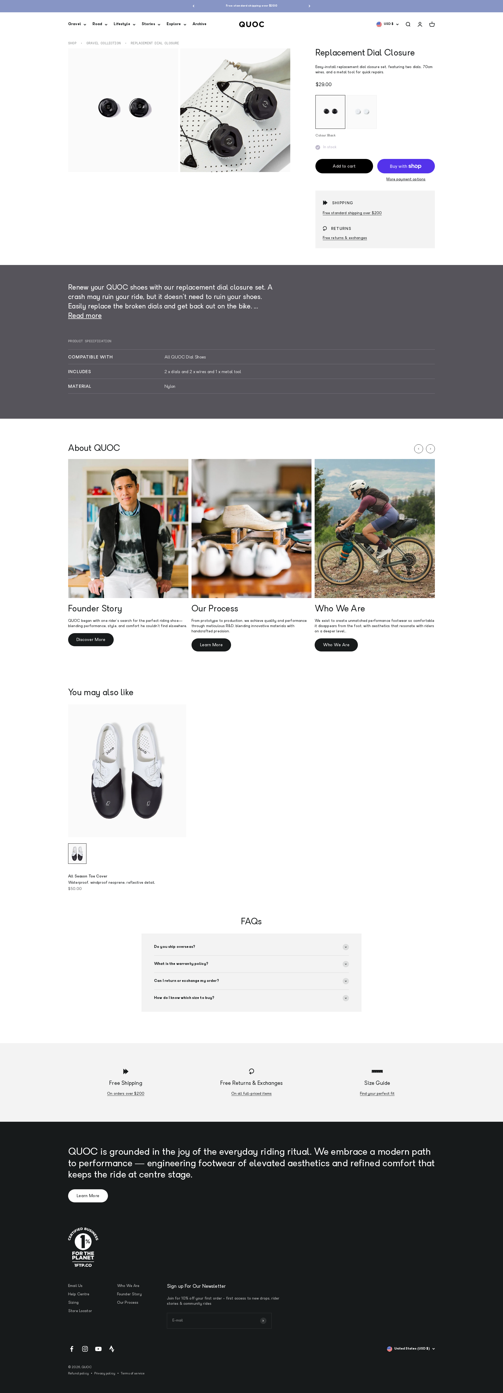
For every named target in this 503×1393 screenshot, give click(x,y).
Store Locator (80, 1311)
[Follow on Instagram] (85, 1348)
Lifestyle (122, 24)
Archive (200, 24)
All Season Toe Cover (87, 876)
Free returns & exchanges (345, 238)
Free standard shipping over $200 (251, 5)
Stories (148, 24)
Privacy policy (104, 1373)
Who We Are (336, 645)
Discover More (90, 640)
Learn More (211, 645)
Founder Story (129, 1294)
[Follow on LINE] (111, 1348)
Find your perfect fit (377, 1094)
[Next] (309, 6)
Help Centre (79, 1294)
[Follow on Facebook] (71, 1348)
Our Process (128, 1303)
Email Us (75, 1286)
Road (97, 24)
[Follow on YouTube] (98, 1348)
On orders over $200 (125, 1094)
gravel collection (103, 43)
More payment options (405, 179)
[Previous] (193, 6)
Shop (72, 43)
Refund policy (78, 1373)
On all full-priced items (251, 1094)
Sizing (73, 1303)
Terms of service (133, 1373)
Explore (174, 24)
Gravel (74, 24)
